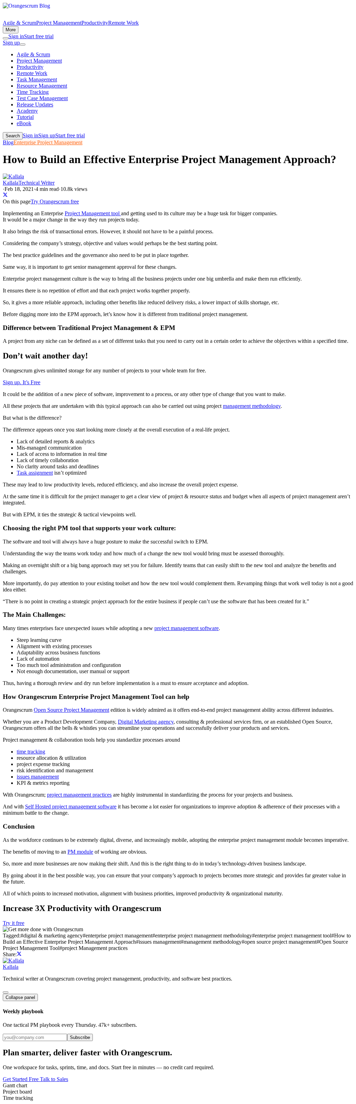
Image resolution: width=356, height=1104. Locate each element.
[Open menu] (22, 44)
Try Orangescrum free (55, 201)
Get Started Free (21, 1079)
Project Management (58, 23)
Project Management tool (93, 213)
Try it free (13, 923)
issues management (38, 777)
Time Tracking (33, 92)
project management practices (79, 795)
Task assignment (35, 473)
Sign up (11, 43)
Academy (27, 111)
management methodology (252, 406)
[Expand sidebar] (5, 992)
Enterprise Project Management (48, 142)
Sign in (16, 36)
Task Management (37, 79)
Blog (8, 142)
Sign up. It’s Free (21, 382)
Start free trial (39, 36)
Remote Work (123, 23)
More (11, 29)
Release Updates (35, 104)
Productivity (94, 23)
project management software (186, 628)
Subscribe (80, 1037)
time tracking (31, 752)
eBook (24, 123)
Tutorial (25, 117)
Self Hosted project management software (70, 806)
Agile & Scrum (19, 23)
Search (13, 135)
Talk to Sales (54, 1079)
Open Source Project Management (71, 710)
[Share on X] (5, 195)
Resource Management (42, 86)
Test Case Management (42, 98)
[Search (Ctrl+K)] (5, 38)
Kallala (10, 967)
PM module (80, 852)
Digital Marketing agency (145, 722)
